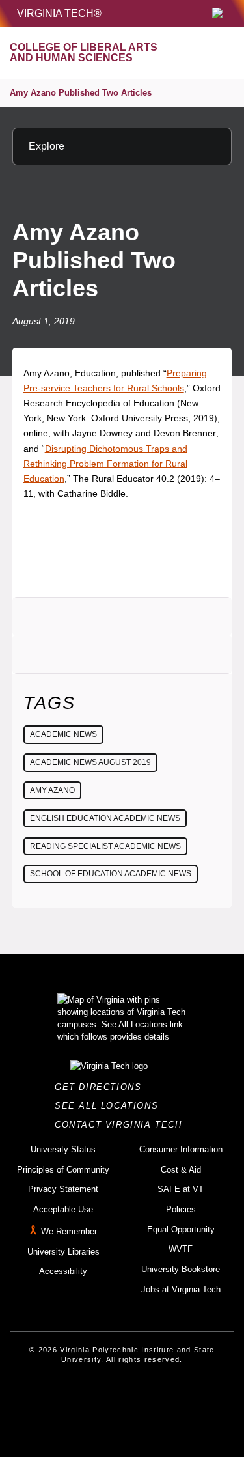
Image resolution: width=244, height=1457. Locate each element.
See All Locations (110, 1106)
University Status (63, 1149)
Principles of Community (63, 1169)
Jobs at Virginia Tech (181, 1289)
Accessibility (63, 1271)
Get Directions (102, 1087)
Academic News (63, 734)
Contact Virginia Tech (122, 1125)
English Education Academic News (105, 818)
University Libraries (63, 1251)
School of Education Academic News (110, 873)
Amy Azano (52, 790)
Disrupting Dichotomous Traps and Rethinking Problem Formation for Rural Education (105, 463)
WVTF (181, 1249)
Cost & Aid (181, 1169)
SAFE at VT (180, 1189)
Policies (181, 1209)
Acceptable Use (63, 1209)
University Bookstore (180, 1269)
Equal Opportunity (181, 1229)
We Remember (69, 1231)
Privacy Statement (63, 1189)
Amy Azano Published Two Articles (81, 93)
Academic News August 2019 (90, 762)
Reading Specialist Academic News (105, 846)
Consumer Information (181, 1149)
